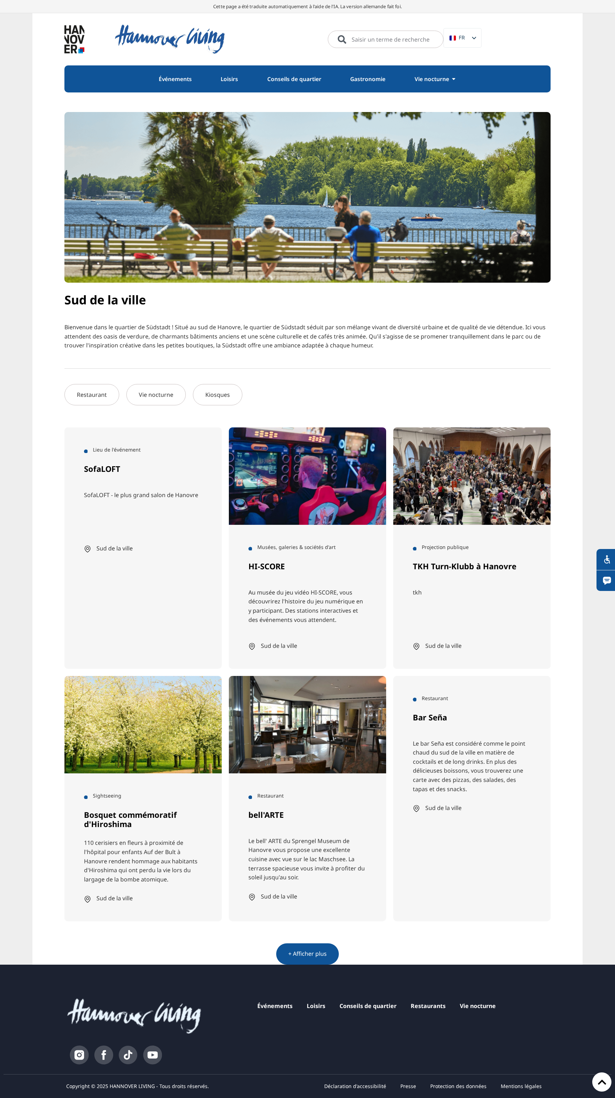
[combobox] (385, 39)
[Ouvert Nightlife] (453, 79)
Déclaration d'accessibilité (355, 1086)
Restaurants (428, 1006)
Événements (275, 1006)
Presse (408, 1086)
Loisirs (316, 1006)
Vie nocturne (478, 1006)
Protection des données (458, 1086)
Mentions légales (521, 1086)
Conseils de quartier (368, 1006)
